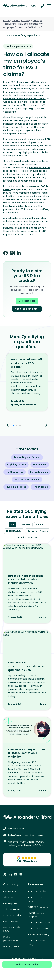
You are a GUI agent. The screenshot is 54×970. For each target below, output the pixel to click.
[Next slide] (46, 425)
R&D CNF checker (38, 928)
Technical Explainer (27, 537)
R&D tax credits (37, 891)
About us (8, 897)
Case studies (10, 921)
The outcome (40, 486)
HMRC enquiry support (36, 914)
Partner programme (10, 938)
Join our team (11, 909)
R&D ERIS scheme (38, 907)
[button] (13, 425)
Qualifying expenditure (18, 46)
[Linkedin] (10, 874)
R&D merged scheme (35, 899)
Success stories (12, 915)
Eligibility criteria (16, 464)
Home (6, 20)
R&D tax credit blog (36, 942)
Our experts (10, 903)
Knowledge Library (21, 20)
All (12, 524)
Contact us (9, 891)
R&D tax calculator (39, 922)
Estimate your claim (27, 964)
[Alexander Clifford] (19, 6)
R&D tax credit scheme (27, 479)
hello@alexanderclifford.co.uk (25, 835)
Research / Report (38, 530)
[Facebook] (15, 874)
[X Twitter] (4, 874)
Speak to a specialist (27, 308)
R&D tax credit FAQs (11, 929)
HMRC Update (14, 530)
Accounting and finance (27, 457)
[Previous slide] (8, 425)
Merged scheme (39, 472)
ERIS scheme (40, 464)
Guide (39, 524)
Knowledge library (38, 934)
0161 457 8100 (16, 828)
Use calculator (27, 300)
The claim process (16, 486)
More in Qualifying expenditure (21, 35)
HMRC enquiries (14, 472)
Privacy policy (11, 946)
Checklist (25, 524)
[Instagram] (21, 874)
